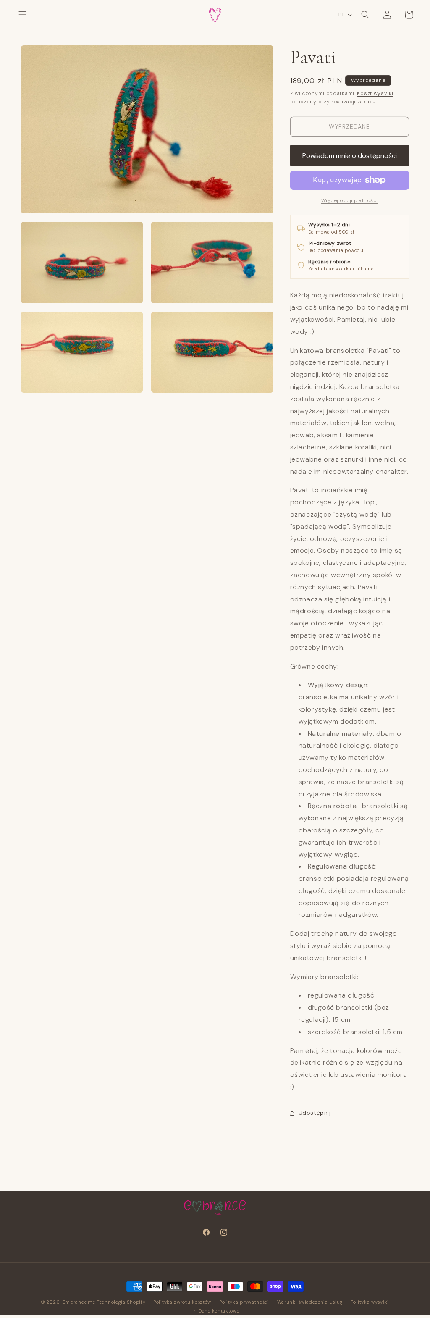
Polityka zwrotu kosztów (182, 1302)
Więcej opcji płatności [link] (349, 200)
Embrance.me (79, 1302)
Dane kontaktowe (219, 1311)
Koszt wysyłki (375, 93)
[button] (22, 14)
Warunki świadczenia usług (310, 1302)
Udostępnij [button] (315, 1112)
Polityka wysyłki (370, 1302)
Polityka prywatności (244, 1302)
